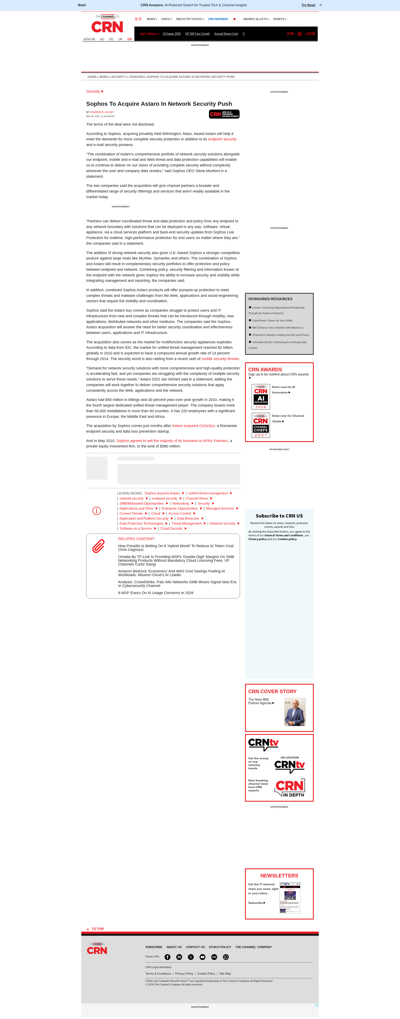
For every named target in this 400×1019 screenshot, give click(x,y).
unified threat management (208, 493)
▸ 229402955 (135, 76)
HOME (92, 76)
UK (120, 39)
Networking (181, 503)
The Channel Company (253, 947)
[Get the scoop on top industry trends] (290, 766)
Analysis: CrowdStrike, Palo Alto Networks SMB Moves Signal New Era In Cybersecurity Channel (177, 584)
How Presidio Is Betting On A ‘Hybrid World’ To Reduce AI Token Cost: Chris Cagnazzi (176, 548)
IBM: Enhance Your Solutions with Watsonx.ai (277, 327)
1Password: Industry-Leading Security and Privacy (280, 335)
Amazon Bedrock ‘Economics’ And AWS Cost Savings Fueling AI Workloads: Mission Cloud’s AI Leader (171, 573)
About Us (174, 947)
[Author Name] (97, 477)
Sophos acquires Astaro (163, 493)
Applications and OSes (136, 508)
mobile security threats (220, 359)
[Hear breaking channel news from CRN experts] (290, 788)
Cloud (156, 513)
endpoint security (222, 139)
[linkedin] (178, 956)
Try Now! (308, 5)
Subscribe (255, 902)
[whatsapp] (225, 956)
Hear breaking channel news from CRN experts (258, 785)
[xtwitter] (190, 956)
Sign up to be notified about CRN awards (278, 374)
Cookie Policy (206, 973)
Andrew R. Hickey (102, 112)
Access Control (180, 513)
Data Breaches (188, 518)
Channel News (197, 498)
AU (102, 39)
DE (111, 39)
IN (93, 39)
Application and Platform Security (144, 518)
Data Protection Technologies (142, 523)
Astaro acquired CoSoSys (193, 426)
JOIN (290, 34)
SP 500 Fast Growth (197, 33)
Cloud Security (171, 528)
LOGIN (310, 34)
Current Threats (132, 513)
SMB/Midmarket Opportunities (142, 503)
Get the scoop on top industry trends (258, 763)
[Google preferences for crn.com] (224, 114)
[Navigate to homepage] (107, 33)
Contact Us (195, 947)
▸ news (102, 76)
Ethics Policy (220, 947)
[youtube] (202, 956)
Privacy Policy (184, 973)
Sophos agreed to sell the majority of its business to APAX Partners (172, 441)
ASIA (86, 39)
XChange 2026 (172, 33)
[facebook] (167, 956)
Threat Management (187, 523)
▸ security (117, 76)
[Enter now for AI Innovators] (262, 408)
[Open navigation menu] (138, 19)
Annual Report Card (226, 33)
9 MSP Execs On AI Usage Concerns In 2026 (156, 593)
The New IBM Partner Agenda (259, 701)
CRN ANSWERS (218, 19)
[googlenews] (213, 956)
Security (93, 91)
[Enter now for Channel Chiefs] (262, 436)
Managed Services (220, 508)
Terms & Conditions (158, 973)
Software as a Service (136, 528)
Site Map (225, 973)
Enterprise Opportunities (180, 508)
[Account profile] (299, 34)
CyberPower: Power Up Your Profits (272, 320)
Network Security (223, 523)
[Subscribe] (290, 912)
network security (132, 498)
